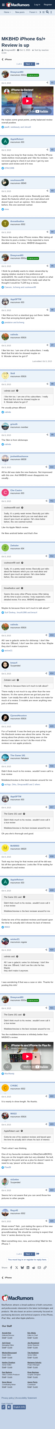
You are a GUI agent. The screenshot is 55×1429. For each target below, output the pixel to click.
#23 (51, 1124)
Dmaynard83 (9, 50)
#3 (52, 191)
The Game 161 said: (13, 814)
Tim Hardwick (33, 1353)
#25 (51, 1221)
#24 (51, 1190)
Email (4, 1337)
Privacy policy (8, 1398)
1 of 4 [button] (19, 64)
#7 (52, 345)
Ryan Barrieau (33, 1372)
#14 (51, 673)
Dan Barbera (7, 1372)
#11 (51, 501)
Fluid (3, 1404)
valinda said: (9, 391)
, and (18, 127)
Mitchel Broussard (9, 1353)
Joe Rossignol (33, 1343)
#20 (51, 950)
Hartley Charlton (8, 1362)
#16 (51, 766)
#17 (51, 807)
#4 (52, 232)
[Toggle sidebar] (51, 12)
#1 (52, 83)
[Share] (47, 82)
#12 (51, 556)
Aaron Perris (32, 1382)
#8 (52, 384)
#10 (51, 467)
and (14, 322)
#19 (51, 890)
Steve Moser (7, 1382)
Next (28, 64)
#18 (51, 856)
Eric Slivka (32, 1333)
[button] (3, 5)
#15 (51, 726)
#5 (52, 266)
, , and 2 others (22, 784)
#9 (52, 435)
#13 (51, 635)
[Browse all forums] (43, 12)
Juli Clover (6, 1343)
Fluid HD (9, 1404)
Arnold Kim (6, 1333)
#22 (51, 1096)
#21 (51, 1008)
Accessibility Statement (26, 1398)
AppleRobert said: (12, 1131)
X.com (9, 1337)
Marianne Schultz (34, 1362)
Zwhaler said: (10, 680)
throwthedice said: (12, 588)
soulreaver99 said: (12, 507)
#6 (52, 310)
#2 (52, 150)
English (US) (19, 1407)
